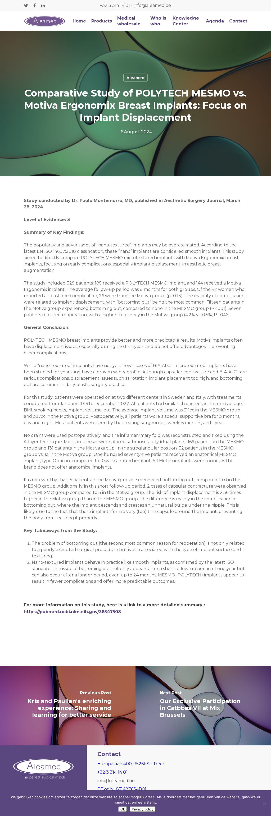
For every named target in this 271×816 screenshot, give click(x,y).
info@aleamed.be (152, 5)
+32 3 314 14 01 (115, 5)
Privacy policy (142, 809)
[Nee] (264, 803)
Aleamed (135, 77)
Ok (122, 809)
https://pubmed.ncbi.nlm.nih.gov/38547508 (72, 611)
